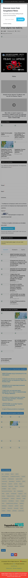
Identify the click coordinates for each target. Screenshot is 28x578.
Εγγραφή (20, 19)
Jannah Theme (4, 573)
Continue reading (7, 23)
